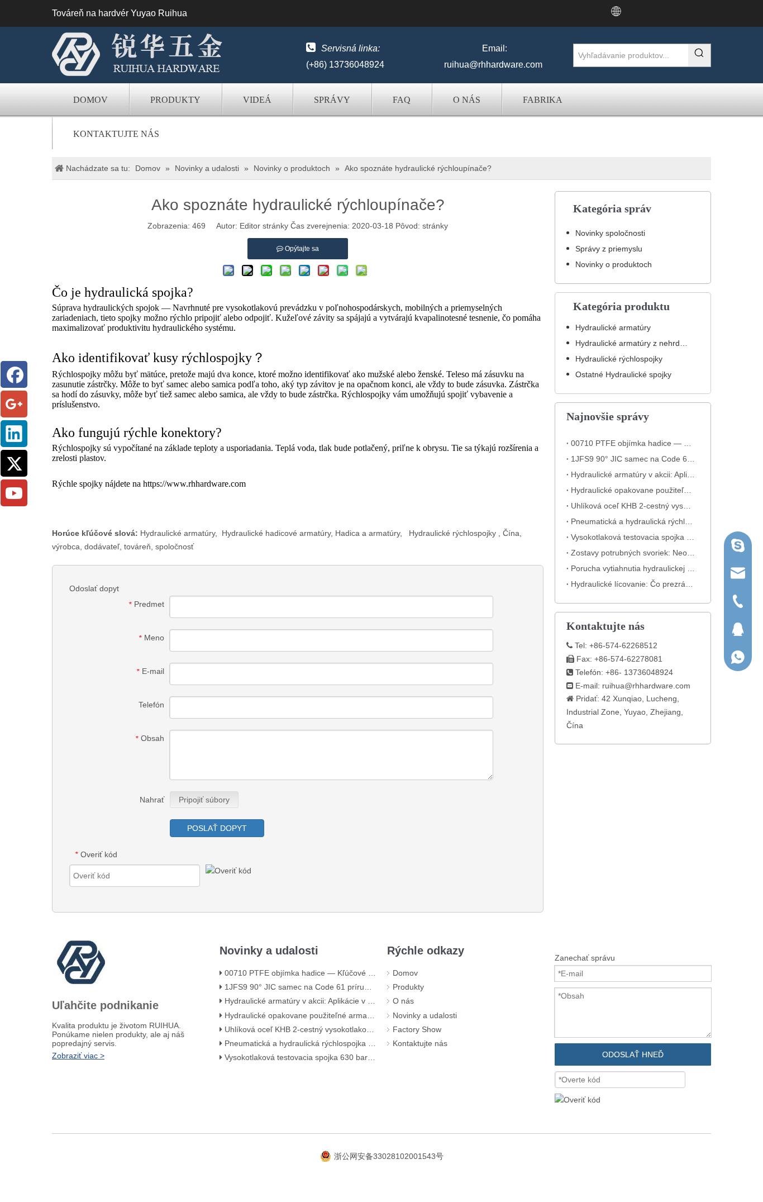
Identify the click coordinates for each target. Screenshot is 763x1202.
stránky (435, 225)
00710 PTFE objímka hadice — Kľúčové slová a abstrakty (633, 443)
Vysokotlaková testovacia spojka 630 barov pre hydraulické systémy (633, 537)
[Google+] (14, 404)
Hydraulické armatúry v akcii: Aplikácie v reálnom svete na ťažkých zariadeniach (633, 474)
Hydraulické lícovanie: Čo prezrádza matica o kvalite (633, 583)
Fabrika (542, 99)
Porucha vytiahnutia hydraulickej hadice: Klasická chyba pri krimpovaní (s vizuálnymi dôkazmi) (633, 568)
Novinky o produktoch (613, 264)
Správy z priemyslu (608, 248)
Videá (257, 99)
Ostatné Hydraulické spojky (623, 374)
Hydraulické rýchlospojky (453, 533)
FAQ (402, 99)
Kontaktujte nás (116, 134)
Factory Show (417, 1029)
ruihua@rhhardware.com (493, 64)
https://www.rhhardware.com (194, 483)
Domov (90, 99)
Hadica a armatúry (367, 533)
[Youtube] (14, 492)
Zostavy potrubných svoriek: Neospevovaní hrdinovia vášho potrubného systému (633, 552)
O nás (466, 99)
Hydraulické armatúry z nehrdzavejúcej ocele (637, 343)
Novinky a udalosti (425, 1015)
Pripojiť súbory (204, 799)
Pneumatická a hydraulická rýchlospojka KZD (633, 521)
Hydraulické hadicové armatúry (276, 533)
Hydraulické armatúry (177, 533)
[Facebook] (14, 374)
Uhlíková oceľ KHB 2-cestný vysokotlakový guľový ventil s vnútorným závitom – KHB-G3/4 (633, 505)
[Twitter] (14, 463)
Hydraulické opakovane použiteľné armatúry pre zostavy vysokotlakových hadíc (633, 490)
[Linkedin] (14, 433)
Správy (332, 99)
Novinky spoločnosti (610, 233)
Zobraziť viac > (78, 1055)
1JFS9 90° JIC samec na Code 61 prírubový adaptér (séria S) (633, 458)
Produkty (175, 99)
